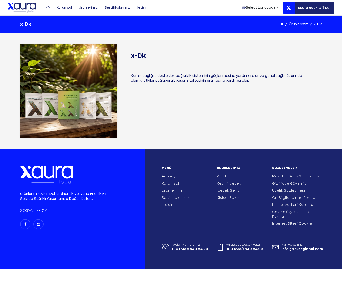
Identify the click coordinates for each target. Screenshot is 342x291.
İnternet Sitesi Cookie (292, 223)
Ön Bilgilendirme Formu (293, 197)
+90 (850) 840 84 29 (189, 249)
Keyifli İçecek (229, 183)
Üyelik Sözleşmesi (288, 190)
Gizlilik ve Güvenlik (289, 183)
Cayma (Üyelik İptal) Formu (290, 214)
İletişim (168, 204)
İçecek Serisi (228, 190)
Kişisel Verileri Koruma (292, 204)
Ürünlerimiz (298, 24)
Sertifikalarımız (176, 197)
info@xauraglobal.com (302, 249)
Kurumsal (170, 183)
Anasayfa (171, 176)
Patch (222, 176)
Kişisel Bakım (229, 197)
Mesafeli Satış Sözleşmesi (296, 176)
